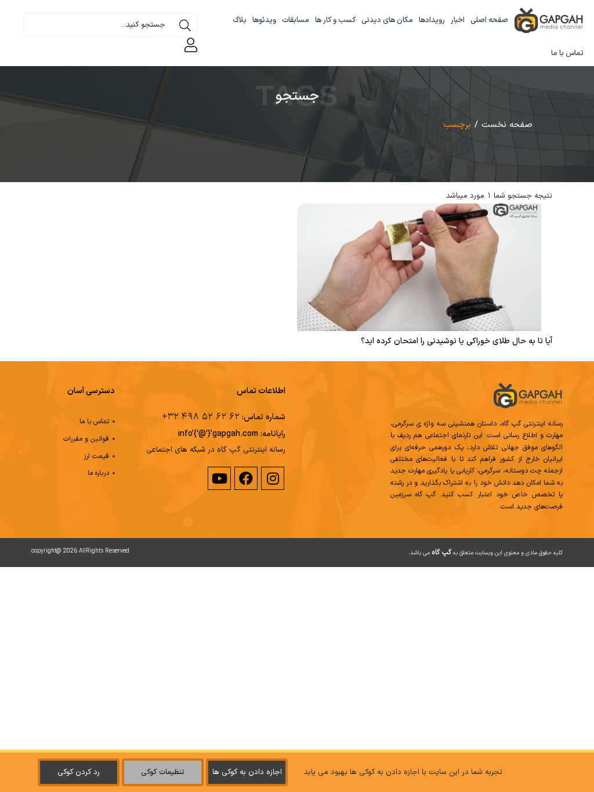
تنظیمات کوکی (162, 772)
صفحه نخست (507, 125)
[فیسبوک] (245, 479)
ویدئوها (264, 20)
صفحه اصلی (489, 20)
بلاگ (240, 20)
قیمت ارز (96, 456)
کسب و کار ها (335, 20)
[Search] (185, 25)
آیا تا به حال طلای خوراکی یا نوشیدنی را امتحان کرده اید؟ (456, 341)
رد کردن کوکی (78, 772)
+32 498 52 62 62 (201, 417)
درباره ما (98, 473)
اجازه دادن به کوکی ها (247, 772)
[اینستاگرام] (272, 479)
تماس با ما (567, 53)
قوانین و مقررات (86, 439)
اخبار (458, 20)
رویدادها (432, 20)
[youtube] (218, 479)
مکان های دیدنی (387, 20)
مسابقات (295, 20)
